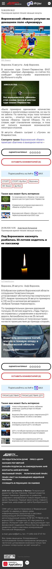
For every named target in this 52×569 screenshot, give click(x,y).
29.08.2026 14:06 (8, 228)
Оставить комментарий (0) (26, 162)
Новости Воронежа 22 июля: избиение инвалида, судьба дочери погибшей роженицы (27, 409)
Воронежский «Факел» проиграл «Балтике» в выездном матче (23, 141)
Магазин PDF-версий (13, 463)
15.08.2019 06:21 (8, 10)
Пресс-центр (36, 459)
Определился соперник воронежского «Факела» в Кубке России (27, 206)
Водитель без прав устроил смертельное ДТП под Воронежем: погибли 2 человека (30, 416)
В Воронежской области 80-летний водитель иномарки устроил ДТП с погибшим (30, 424)
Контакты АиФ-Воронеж (15, 470)
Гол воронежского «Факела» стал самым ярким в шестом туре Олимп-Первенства (28, 198)
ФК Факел (6, 60)
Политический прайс (36, 473)
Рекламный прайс (12, 473)
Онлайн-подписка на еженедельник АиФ (24, 466)
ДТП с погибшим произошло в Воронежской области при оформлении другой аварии (30, 432)
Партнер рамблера (24, 556)
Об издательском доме (15, 459)
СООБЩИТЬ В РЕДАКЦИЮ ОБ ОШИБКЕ (21, 483)
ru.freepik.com (7, 281)
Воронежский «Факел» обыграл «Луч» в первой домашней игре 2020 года (27, 214)
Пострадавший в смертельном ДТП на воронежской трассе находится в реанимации (30, 440)
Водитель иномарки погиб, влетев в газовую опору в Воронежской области (22, 341)
